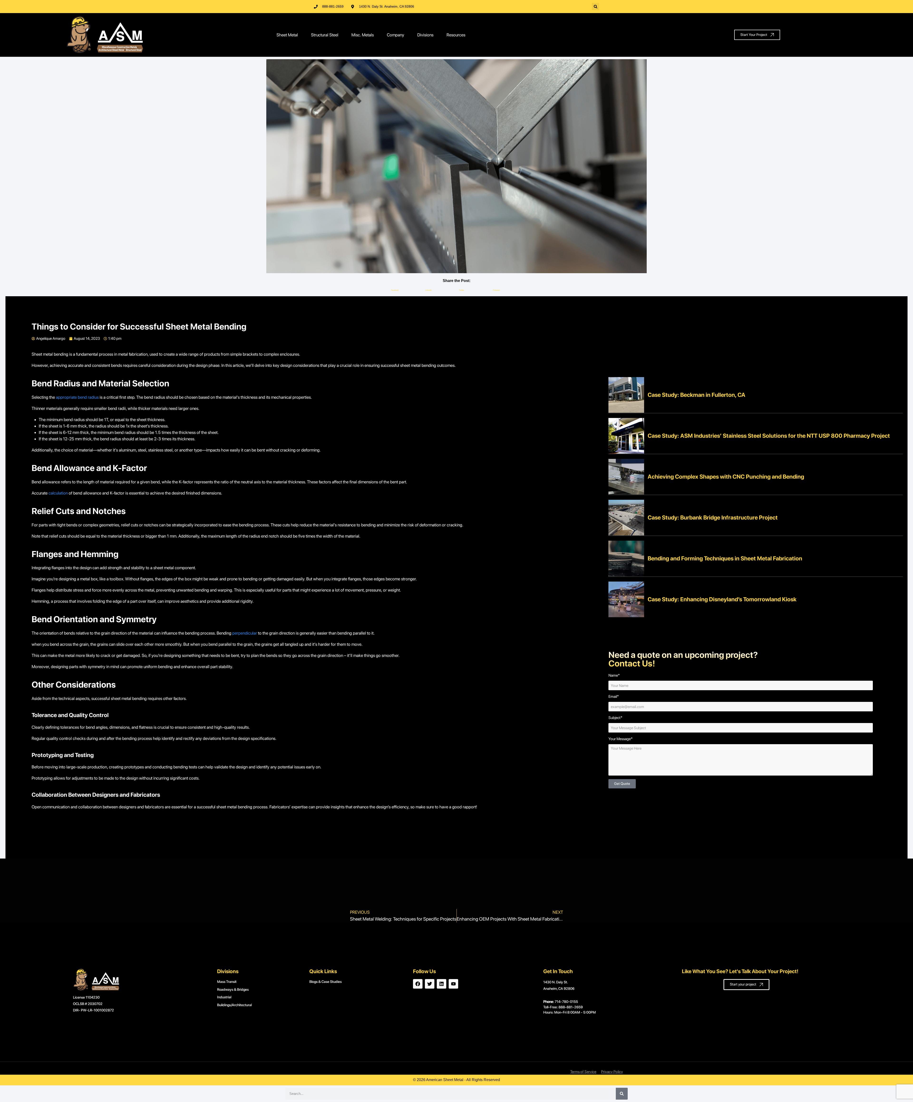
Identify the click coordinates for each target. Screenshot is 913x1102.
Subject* (615, 717)
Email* (613, 696)
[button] (595, 6)
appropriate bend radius (77, 397)
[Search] (622, 1094)
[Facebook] (418, 984)
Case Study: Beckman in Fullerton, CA (696, 394)
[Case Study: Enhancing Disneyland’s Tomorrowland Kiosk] (626, 599)
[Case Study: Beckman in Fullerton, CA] (626, 394)
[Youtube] (453, 984)
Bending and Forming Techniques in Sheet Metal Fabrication (725, 558)
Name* (614, 675)
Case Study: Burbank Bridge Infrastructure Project (713, 517)
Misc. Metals (362, 34)
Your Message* (620, 739)
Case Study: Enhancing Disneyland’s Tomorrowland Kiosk (722, 599)
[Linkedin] (441, 984)
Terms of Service (583, 1071)
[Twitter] (429, 984)
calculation (58, 492)
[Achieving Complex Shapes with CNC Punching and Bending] (626, 476)
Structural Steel (324, 34)
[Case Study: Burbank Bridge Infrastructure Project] (626, 517)
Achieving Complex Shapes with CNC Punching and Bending (726, 476)
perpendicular (244, 633)
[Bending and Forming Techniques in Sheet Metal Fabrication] (626, 558)
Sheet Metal (287, 34)
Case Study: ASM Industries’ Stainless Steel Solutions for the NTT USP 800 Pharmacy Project (769, 435)
